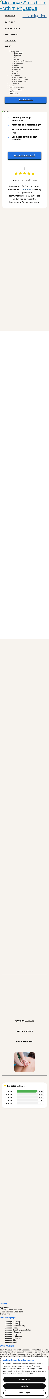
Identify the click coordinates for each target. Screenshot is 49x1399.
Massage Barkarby (12, 1324)
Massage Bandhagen (13, 1322)
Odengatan (14, 397)
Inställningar (24, 1393)
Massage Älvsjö (11, 1342)
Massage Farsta (11, 1328)
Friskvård (12, 305)
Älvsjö (40, 400)
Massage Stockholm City (15, 1326)
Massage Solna (11, 1334)
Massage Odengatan (13, 1332)
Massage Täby (10, 1340)
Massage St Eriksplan (13, 1336)
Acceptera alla (24, 1379)
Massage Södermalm (13, 1338)
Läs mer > (8, 676)
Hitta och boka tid (24, 155)
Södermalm (23, 400)
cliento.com (26, 189)
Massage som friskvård (19, 408)
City (31, 392)
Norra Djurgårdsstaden (25, 394)
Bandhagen (14, 392)
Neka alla (24, 1386)
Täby (31, 400)
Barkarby (24, 392)
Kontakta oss (16, 323)
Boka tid (40, 676)
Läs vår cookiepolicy (25, 1373)
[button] (34, 15)
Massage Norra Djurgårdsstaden (18, 1330)
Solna (22, 397)
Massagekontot (11, 248)
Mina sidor (13, 314)
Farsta (12, 394)
